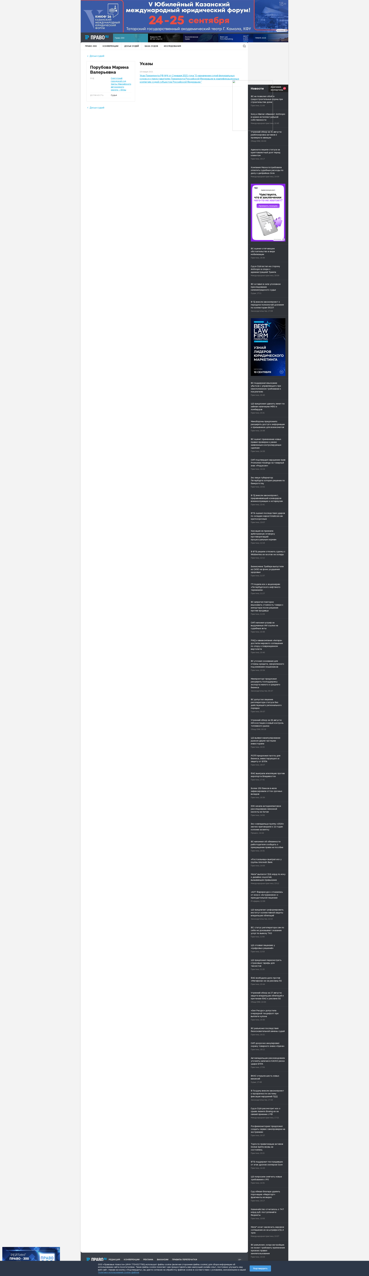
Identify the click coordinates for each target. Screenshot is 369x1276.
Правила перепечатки (184, 1259)
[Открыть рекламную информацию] (283, 239)
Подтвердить (260, 1268)
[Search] (244, 46)
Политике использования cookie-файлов (118, 1272)
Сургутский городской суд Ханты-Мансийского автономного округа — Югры (121, 84)
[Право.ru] (96, 1259)
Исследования (172, 46)
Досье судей (131, 46)
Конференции (110, 46)
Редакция (114, 1259)
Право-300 (91, 46)
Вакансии (162, 1259)
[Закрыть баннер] (58, 1249)
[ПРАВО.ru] (97, 37)
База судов (151, 46)
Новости (257, 88)
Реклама (148, 1259)
